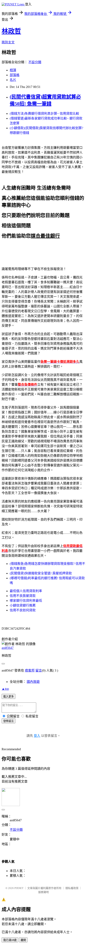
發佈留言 (8, 721)
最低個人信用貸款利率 (26, 591)
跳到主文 (8, 42)
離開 (23, 940)
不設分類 (34, 62)
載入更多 (8, 696)
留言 (38, 670)
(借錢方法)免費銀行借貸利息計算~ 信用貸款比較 (44, 113)
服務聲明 (43, 892)
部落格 (14, 75)
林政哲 (11, 31)
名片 (13, 80)
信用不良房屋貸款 (23, 595)
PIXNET (18, 888)
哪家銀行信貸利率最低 (26, 600)
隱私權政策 (72, 888)
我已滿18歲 (10, 940)
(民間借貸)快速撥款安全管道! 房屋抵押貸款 (41, 573)
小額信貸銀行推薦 (23, 605)
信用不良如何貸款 (23, 610)
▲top (5, 688)
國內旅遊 (33, 681)
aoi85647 (8, 647)
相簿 (13, 70)
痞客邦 (30, 670)
